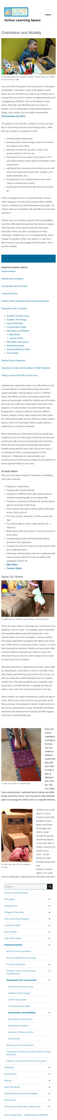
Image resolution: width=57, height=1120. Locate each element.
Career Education (15, 323)
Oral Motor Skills (12, 938)
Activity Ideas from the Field (14, 286)
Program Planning (14, 912)
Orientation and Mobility (18, 331)
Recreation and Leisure (18, 342)
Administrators (12, 1087)
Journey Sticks (16, 338)
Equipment (10, 1074)
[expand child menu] (49, 899)
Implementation (8, 271)
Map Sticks (14, 334)
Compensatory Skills (16, 327)
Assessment (10, 906)
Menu (48, 15)
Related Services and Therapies (20, 1093)
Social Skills (12, 353)
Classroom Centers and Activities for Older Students (25, 368)
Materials (9, 1067)
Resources (10, 1100)
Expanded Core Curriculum (14, 308)
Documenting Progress (16, 919)
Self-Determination (15, 346)
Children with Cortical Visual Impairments (21, 972)
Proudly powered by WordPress (36, 1115)
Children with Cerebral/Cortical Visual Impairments (25, 301)
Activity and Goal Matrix (12, 279)
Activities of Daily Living (18, 316)
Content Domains (9, 293)
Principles (9, 899)
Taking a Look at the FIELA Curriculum (19, 375)
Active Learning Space (22, 20)
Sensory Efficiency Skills (18, 349)
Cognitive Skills (12, 925)
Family (7, 1080)
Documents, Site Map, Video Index (22, 1106)
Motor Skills (10, 932)
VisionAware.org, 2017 (13, 116)
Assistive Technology (17, 320)
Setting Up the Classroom (13, 360)
